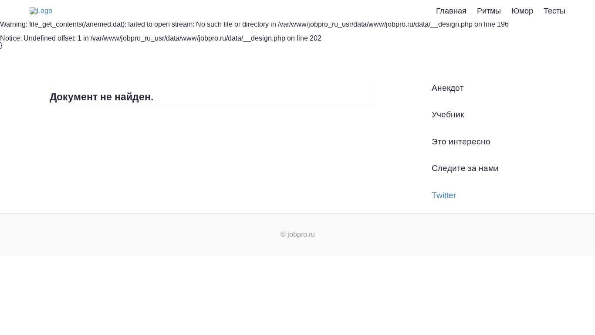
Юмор (522, 11)
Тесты (554, 11)
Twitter (444, 195)
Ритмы (489, 11)
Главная (451, 11)
